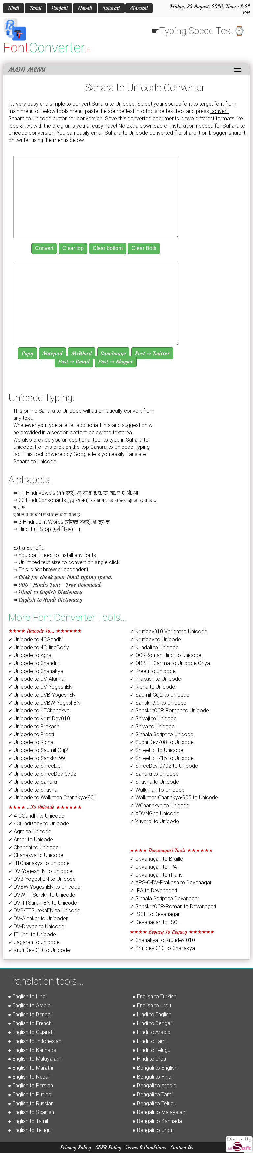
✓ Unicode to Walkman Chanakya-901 (52, 797)
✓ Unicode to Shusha (32, 790)
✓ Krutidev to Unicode (155, 639)
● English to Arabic (29, 1005)
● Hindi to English (151, 1014)
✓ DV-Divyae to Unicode (36, 926)
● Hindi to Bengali (152, 1023)
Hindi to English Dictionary (50, 592)
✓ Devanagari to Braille (156, 859)
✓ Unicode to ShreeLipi (35, 766)
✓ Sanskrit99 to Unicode (158, 703)
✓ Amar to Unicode (30, 839)
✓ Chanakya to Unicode (35, 855)
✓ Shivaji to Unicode (153, 718)
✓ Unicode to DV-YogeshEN (40, 687)
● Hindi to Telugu (151, 1050)
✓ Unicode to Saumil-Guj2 (38, 750)
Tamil (35, 8)
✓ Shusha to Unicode (154, 782)
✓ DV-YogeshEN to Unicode (40, 871)
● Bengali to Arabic (154, 1085)
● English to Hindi (27, 997)
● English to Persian (30, 1085)
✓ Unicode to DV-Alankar (37, 679)
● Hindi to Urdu (149, 1059)
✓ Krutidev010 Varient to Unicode (168, 631)
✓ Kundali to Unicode (154, 647)
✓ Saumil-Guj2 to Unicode (159, 695)
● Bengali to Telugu (154, 1103)
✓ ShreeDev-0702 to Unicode (164, 766)
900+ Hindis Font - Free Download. (60, 584)
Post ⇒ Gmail (73, 361)
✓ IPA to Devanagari (153, 890)
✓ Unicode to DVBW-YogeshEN (44, 703)
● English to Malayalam (34, 1059)
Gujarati (111, 8)
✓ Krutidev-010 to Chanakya (162, 948)
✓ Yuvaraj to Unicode (154, 821)
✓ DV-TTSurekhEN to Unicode (42, 903)
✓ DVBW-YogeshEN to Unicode (44, 887)
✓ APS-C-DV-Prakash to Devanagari (171, 882)
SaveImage (113, 353)
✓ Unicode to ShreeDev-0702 (42, 774)
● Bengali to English (154, 1068)
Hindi (13, 8)
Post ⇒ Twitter (152, 353)
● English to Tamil (28, 1121)
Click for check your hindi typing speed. (65, 577)
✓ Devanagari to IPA (153, 867)
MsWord (81, 353)
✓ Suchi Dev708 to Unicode (162, 742)
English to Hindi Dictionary (50, 599)
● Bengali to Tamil (153, 1094)
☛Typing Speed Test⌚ (198, 30)
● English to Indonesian (34, 1041)
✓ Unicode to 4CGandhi (35, 639)
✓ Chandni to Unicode (33, 847)
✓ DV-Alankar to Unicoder (38, 918)
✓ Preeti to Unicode (153, 671)
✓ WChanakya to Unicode (159, 805)
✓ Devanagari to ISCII (155, 922)
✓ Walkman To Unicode (157, 790)
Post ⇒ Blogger (115, 361)
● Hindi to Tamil (150, 1041)
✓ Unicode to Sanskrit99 (36, 758)
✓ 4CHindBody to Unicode (38, 824)
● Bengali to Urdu (152, 1130)
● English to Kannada (32, 1050)
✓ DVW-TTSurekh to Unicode (41, 895)
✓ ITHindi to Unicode (32, 934)
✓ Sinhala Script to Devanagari (165, 898)
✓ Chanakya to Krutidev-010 (162, 940)
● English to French (30, 1023)
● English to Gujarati (30, 1032)
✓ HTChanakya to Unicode (39, 863)
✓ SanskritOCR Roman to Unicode (169, 710)
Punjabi (60, 8)
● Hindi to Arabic (151, 1032)
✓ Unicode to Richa (30, 742)
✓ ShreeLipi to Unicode (156, 750)
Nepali (85, 8)
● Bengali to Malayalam (159, 1112)
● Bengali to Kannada (157, 1121)
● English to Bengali (30, 1014)
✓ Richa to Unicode (152, 687)
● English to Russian (31, 1103)
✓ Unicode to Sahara (32, 782)
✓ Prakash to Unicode (155, 679)
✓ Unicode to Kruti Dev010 (39, 718)
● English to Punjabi (30, 1094)
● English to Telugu (29, 1130)
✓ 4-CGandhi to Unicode (36, 816)
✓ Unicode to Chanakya (35, 671)
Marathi (139, 8)
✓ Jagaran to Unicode (34, 942)
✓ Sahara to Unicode (154, 774)
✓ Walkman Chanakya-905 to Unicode (174, 797)
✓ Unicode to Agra (29, 655)
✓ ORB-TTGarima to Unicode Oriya (170, 663)
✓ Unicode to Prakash (33, 726)
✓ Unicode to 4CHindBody (38, 647)
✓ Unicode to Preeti (31, 734)
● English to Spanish (31, 1112)
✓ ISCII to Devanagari (155, 914)
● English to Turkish (154, 997)
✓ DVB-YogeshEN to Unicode (42, 879)
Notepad (52, 353)
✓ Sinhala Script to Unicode (161, 734)
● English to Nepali (29, 1077)
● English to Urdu (151, 1005)
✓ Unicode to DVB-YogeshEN (42, 695)
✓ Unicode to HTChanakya (39, 710)
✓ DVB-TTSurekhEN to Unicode (44, 911)
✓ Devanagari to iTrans (156, 875)
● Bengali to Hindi (152, 1077)
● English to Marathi (30, 1068)
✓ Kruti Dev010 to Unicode (39, 950)
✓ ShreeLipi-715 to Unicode (162, 758)
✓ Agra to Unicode (29, 831)
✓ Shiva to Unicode (152, 726)
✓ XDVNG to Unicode (154, 813)
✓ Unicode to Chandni (33, 663)
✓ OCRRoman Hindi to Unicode (165, 655)
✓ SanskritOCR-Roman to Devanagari (173, 906)
